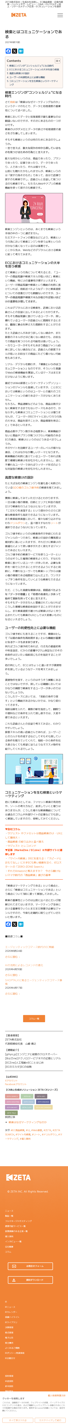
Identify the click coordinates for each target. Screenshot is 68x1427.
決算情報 (9, 1327)
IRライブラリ (11, 1322)
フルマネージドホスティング (18, 1221)
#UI (28, 1130)
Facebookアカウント (16, 1084)
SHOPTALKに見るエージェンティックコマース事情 (33, 981)
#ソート (36, 1134)
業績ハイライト (12, 1317)
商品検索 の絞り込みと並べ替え (26, 841)
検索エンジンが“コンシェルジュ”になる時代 (31, 65)
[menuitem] (58, 15)
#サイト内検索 (23, 1134)
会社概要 (9, 1246)
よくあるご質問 (12, 1347)
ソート (54, 523)
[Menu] (58, 15)
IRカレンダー (11, 1311)
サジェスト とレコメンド (22, 846)
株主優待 (9, 1342)
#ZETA (47, 1130)
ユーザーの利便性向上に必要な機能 (27, 77)
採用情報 (9, 1375)
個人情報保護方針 (57, 1395)
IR (6, 1301)
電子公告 (9, 1337)
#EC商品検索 (17, 1130)
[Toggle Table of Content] (56, 61)
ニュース (9, 1210)
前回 (12, 102)
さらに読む (11, 957)
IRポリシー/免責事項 (14, 1352)
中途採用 (9, 1381)
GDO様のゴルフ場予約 (26, 487)
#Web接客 (36, 1130)
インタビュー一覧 (13, 1241)
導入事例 (9, 1236)
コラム (8, 1251)
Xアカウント (11, 1080)
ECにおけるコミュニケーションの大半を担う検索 (34, 69)
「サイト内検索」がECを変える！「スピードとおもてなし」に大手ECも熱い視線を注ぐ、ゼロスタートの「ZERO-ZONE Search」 (33, 862)
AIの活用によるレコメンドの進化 (24, 965)
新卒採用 (9, 1386)
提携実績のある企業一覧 (16, 1231)
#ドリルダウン (49, 1134)
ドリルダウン (17, 523)
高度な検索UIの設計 (19, 73)
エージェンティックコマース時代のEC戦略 (29, 947)
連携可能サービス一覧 (15, 1226)
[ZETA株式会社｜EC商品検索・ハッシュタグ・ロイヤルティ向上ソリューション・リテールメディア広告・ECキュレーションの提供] (28, 15)
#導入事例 (25, 1138)
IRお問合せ (10, 1358)
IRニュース (10, 1306)
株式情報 (9, 1332)
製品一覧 (9, 1215)
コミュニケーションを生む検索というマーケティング (33, 82)
